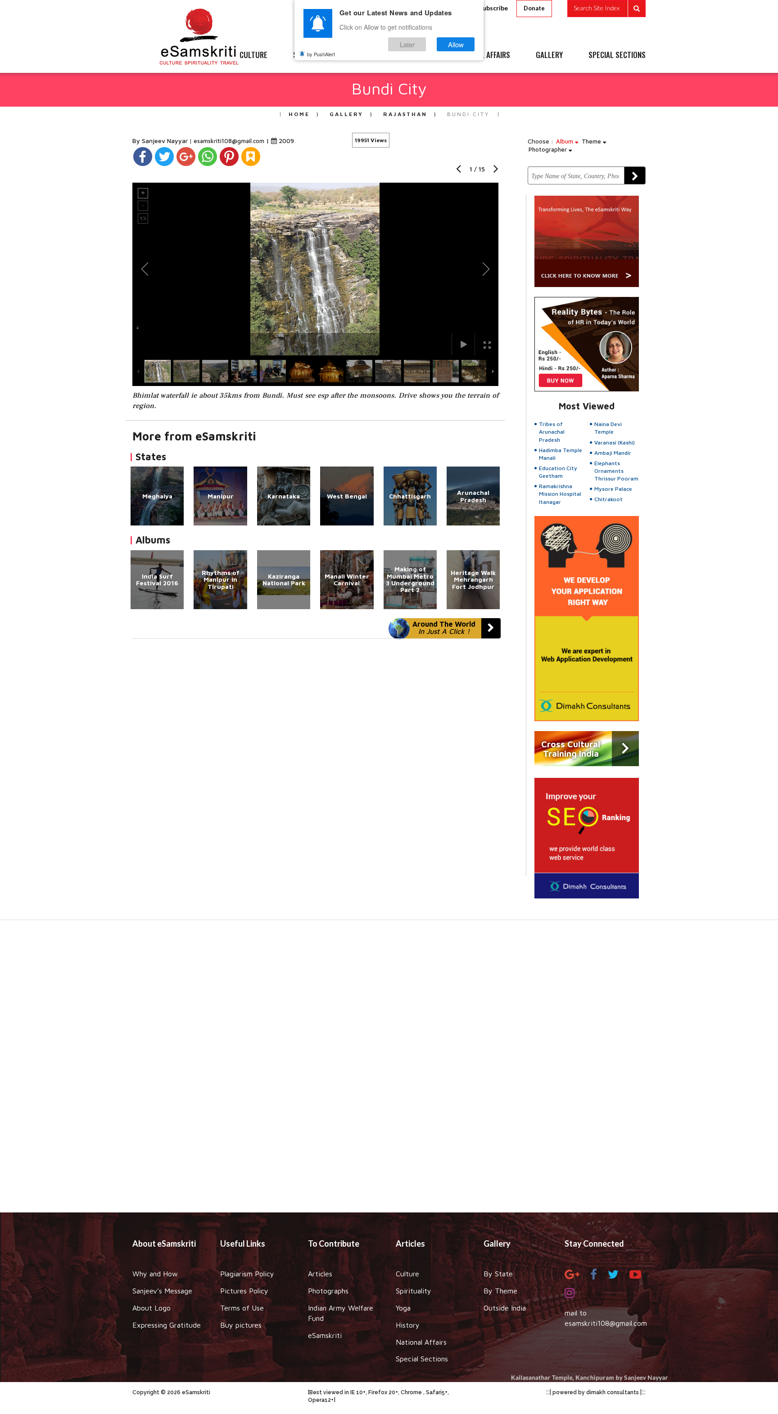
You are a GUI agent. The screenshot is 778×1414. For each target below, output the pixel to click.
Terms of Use (242, 1308)
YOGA (368, 55)
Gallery (346, 114)
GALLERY (549, 55)
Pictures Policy (244, 1291)
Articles (320, 1274)
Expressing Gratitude (166, 1325)
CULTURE (253, 55)
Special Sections (422, 1359)
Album (565, 141)
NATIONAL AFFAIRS (482, 55)
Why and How (155, 1274)
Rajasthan (405, 114)
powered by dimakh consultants (595, 1392)
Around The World (443, 627)
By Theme (500, 1291)
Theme (592, 141)
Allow (456, 44)
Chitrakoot (608, 499)
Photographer (549, 149)
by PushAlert (321, 54)
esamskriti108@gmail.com (230, 140)
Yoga (403, 1308)
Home (299, 114)
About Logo (151, 1308)
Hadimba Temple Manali (560, 454)
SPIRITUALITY (314, 55)
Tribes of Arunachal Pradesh (552, 432)
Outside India (505, 1308)
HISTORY (416, 55)
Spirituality (413, 1291)
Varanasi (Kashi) (614, 442)
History (408, 1325)
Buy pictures (241, 1325)
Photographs (328, 1291)
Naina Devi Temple (608, 428)
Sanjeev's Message (162, 1291)
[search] (606, 8)
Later (407, 44)
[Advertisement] (389, 1071)
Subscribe (493, 8)
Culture (407, 1274)
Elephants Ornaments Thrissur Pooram (616, 471)
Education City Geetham (558, 472)
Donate (534, 8)
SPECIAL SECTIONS (617, 55)
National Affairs (421, 1342)
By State (498, 1274)
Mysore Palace (613, 488)
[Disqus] (315, 762)
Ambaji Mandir (612, 452)
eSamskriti (325, 1335)
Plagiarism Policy (247, 1274)
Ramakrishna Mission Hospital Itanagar (560, 494)
